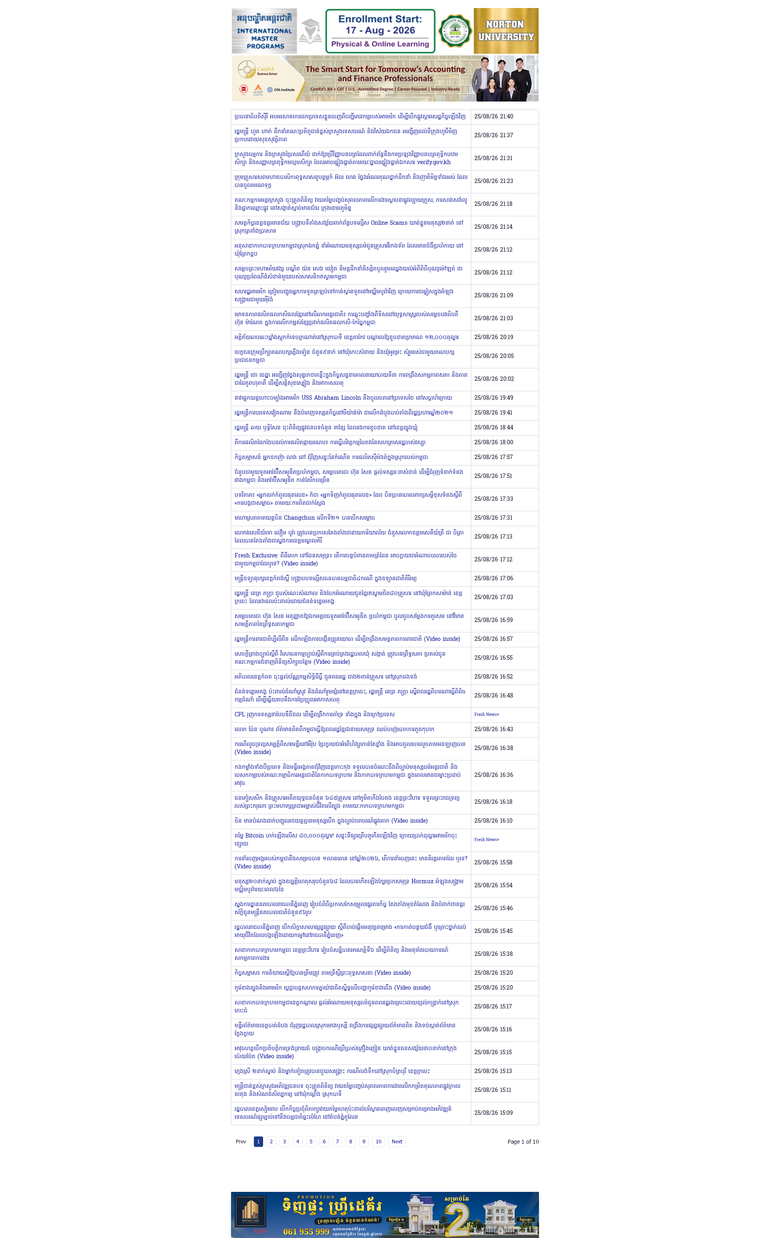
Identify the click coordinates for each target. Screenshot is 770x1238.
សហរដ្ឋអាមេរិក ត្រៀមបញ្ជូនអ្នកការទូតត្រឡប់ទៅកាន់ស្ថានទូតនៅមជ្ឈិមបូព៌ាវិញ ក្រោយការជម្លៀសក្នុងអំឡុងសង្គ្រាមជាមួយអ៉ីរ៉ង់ (344, 296)
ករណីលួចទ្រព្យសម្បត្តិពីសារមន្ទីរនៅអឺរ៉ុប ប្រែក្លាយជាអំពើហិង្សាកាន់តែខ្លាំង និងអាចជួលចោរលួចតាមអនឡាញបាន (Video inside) (350, 748)
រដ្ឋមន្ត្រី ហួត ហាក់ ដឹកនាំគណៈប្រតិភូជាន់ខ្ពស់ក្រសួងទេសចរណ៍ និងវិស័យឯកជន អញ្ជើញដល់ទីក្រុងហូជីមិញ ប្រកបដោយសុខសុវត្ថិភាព (346, 136)
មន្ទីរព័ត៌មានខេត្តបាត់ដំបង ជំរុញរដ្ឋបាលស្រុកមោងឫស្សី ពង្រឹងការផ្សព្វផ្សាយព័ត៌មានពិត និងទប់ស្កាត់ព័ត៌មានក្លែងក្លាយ (345, 1030)
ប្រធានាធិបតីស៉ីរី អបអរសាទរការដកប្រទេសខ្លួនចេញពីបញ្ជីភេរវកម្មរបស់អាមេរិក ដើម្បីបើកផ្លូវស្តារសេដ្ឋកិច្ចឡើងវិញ (350, 117)
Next (397, 1141)
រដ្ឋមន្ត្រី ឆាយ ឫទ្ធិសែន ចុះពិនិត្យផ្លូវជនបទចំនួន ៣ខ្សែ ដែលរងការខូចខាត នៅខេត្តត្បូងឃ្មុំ (326, 428)
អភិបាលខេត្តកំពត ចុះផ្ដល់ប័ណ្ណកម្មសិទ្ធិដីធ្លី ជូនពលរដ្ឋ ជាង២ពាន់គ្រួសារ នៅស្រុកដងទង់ (326, 677)
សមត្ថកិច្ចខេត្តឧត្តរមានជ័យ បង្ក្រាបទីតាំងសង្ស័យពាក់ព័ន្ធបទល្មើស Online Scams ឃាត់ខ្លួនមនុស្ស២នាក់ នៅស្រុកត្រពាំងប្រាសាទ (349, 227)
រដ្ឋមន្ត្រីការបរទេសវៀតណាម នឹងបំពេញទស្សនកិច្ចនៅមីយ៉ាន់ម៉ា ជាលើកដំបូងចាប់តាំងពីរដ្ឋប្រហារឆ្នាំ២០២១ (344, 413)
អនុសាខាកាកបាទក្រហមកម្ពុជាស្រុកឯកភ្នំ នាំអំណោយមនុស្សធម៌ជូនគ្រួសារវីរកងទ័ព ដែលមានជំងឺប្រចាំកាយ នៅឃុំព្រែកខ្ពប (349, 250)
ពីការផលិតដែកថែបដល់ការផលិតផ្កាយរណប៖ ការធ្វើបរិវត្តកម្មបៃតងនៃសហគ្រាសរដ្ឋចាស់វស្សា (330, 443)
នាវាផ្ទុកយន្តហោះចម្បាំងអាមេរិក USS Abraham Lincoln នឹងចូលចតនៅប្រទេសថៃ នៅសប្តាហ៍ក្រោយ (343, 398)
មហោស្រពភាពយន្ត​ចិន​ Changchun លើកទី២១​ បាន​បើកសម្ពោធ (305, 518)
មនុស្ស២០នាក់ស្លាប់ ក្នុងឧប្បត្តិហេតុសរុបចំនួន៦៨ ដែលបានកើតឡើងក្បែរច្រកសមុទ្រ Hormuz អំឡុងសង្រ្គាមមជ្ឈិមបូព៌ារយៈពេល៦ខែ (349, 886)
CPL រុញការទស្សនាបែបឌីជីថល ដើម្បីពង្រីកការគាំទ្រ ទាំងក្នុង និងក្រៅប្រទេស (315, 715)
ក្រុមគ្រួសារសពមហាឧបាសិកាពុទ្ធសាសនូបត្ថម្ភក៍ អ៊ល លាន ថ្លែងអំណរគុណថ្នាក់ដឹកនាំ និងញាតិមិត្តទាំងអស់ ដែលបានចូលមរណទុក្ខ (351, 181)
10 (378, 1141)
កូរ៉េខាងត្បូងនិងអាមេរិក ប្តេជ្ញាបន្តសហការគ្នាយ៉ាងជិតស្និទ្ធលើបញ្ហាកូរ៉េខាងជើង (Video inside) (332, 988)
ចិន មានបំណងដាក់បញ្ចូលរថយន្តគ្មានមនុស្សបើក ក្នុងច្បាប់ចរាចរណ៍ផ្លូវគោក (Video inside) (331, 821)
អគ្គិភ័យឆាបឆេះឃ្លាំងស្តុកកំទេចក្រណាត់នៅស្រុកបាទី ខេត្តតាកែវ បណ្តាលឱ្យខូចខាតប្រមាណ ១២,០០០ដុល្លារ (347, 337)
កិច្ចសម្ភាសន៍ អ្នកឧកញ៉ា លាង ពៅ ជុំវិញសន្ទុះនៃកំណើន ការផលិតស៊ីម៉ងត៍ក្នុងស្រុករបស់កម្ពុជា (331, 457)
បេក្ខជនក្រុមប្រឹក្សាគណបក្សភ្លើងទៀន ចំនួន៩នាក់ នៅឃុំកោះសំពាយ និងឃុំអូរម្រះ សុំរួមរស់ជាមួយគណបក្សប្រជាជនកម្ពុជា (344, 356)
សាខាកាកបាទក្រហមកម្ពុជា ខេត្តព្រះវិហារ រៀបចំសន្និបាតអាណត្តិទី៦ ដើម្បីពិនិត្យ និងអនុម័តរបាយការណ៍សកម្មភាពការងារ (341, 954)
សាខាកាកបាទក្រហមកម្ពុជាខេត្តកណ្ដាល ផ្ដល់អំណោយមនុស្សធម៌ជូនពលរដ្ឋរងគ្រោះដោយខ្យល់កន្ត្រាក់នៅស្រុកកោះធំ (347, 1007)
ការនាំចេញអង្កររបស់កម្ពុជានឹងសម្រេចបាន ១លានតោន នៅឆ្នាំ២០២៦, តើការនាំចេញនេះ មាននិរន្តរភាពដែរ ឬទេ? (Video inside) (351, 863)
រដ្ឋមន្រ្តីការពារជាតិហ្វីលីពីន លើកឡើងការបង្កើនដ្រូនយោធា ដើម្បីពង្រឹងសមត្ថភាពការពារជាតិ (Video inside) (347, 639)
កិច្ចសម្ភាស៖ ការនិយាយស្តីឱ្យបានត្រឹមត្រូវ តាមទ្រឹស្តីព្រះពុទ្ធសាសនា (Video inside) (323, 973)
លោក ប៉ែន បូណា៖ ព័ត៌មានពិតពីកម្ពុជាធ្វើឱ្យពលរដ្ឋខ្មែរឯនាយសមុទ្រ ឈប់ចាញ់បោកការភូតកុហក (334, 730)
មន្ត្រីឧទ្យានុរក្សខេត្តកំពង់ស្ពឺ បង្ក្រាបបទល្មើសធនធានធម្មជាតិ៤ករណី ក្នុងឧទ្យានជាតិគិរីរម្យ (326, 579)
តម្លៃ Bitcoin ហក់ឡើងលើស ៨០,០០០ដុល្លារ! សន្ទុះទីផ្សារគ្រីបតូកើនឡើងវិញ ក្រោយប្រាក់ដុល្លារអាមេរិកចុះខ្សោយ (346, 840)
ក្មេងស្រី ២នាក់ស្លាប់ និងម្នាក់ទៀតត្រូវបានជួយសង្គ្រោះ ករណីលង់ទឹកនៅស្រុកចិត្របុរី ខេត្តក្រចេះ (332, 1071)
